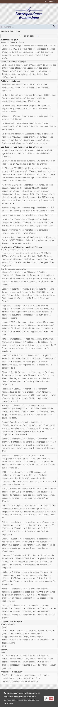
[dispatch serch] (54, 26)
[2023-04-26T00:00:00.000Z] (20, 36)
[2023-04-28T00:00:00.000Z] (38, 36)
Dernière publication (10, 31)
